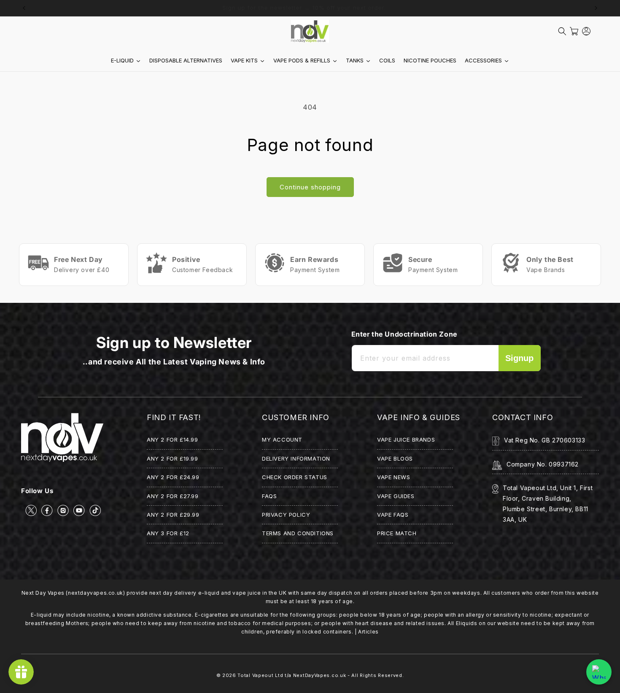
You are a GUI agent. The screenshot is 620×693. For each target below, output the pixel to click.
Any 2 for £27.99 (173, 496)
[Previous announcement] (24, 8)
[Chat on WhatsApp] (599, 672)
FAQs (269, 496)
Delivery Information (296, 458)
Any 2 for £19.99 (172, 458)
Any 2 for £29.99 (173, 514)
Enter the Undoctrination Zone (404, 334)
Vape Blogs (395, 458)
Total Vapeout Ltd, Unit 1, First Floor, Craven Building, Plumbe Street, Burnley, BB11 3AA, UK (548, 503)
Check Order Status (294, 477)
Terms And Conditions (298, 533)
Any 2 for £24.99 (173, 477)
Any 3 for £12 (168, 533)
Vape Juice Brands (406, 439)
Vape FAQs (392, 514)
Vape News (393, 477)
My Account (282, 439)
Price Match (397, 533)
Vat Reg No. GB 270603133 (544, 440)
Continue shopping (310, 187)
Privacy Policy (286, 514)
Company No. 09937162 (543, 464)
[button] (562, 31)
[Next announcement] (596, 8)
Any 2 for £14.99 (172, 439)
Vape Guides (396, 496)
